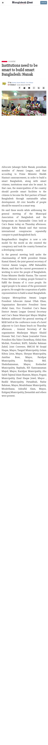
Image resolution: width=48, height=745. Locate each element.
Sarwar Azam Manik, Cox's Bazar (22, 83)
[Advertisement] (24, 36)
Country (12, 62)
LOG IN (43, 2)
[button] (3, 2)
